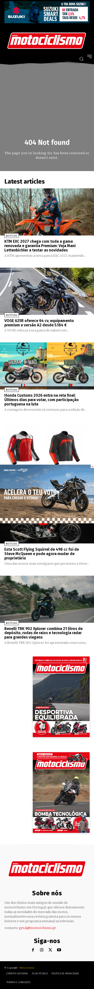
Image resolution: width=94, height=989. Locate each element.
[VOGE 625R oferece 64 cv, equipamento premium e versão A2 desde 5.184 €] (47, 291)
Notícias (11, 235)
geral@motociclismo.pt (37, 928)
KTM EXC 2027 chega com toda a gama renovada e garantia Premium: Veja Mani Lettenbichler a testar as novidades (40, 246)
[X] (50, 950)
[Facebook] (33, 950)
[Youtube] (59, 950)
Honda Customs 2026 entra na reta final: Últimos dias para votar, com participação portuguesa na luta (41, 400)
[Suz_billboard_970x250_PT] (47, 22)
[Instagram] (42, 950)
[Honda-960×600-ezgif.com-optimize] (47, 522)
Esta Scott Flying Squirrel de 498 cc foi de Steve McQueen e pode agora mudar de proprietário (41, 554)
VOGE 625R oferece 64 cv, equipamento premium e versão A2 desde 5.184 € (39, 322)
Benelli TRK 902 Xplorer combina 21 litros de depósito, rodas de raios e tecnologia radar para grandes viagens (43, 633)
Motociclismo (27, 967)
